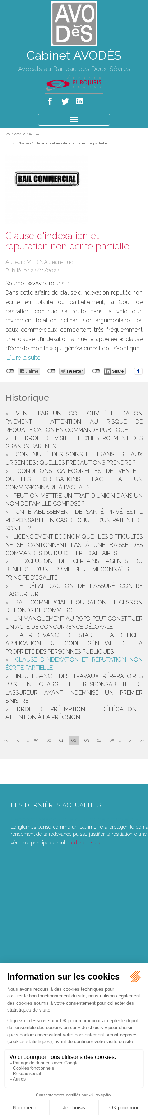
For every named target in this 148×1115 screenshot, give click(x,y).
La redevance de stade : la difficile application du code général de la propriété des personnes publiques (74, 643)
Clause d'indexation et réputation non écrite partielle (62, 143)
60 (49, 740)
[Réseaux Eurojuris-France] (74, 83)
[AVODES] (74, 23)
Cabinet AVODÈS (74, 55)
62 (73, 740)
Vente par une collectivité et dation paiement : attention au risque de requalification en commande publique (74, 421)
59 (36, 740)
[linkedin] (80, 100)
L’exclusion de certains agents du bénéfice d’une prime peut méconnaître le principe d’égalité (74, 569)
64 (99, 740)
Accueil (35, 134)
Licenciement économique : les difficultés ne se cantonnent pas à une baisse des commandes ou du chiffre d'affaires (74, 545)
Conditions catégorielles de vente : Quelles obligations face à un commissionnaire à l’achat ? (74, 479)
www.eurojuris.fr (48, 283)
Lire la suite (25, 357)
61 (61, 740)
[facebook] (51, 100)
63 (86, 740)
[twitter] (65, 100)
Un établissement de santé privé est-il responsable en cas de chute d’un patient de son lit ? (74, 520)
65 (112, 740)
